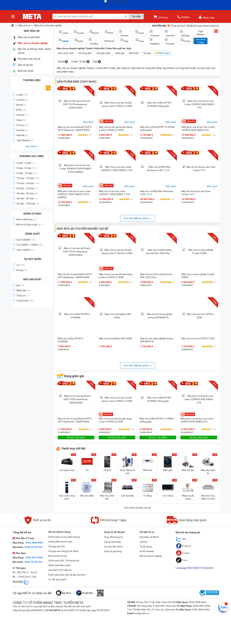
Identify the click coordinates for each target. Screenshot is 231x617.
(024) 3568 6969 (34, 542)
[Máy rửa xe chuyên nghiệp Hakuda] (185, 34)
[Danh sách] (216, 31)
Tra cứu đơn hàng (113, 546)
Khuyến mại (159, 25)
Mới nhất (133, 53)
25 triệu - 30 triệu (27, 193)
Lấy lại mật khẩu (112, 541)
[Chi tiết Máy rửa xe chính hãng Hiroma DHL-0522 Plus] (158, 251)
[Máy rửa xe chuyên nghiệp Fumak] (79, 33)
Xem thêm (31, 146)
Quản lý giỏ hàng (113, 551)
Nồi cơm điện (87, 495)
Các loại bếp (127, 495)
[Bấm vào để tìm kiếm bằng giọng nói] (126, 16)
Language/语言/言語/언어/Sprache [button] (194, 567)
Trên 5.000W (25, 249)
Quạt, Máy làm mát (127, 471)
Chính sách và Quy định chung (64, 537)
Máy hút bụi (188, 470)
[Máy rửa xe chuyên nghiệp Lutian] (63, 33)
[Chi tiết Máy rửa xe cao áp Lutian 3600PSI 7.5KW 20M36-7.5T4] (117, 168)
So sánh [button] (89, 122)
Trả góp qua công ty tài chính (63, 551)
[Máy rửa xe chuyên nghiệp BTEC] (109, 33)
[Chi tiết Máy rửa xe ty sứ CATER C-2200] (199, 316)
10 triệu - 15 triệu (27, 178)
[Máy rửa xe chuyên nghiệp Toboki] (63, 41)
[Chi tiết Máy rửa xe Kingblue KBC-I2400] (117, 316)
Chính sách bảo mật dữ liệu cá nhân (67, 574)
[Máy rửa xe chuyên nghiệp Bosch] (94, 33)
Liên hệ (143, 541)
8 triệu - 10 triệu (26, 173)
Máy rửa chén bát (107, 497)
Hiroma (20, 115)
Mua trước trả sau (57, 555)
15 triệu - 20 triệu (27, 183)
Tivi (87, 470)
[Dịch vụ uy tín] (38, 523)
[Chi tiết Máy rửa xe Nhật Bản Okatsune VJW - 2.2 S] (158, 168)
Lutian (19, 94)
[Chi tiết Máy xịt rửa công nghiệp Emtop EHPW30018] (158, 316)
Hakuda (20, 135)
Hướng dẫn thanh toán (60, 541)
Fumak (20, 99)
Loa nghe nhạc (67, 470)
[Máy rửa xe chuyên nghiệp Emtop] (185, 41)
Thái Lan (22, 295)
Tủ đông (147, 495)
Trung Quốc (25, 300)
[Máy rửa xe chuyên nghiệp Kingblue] (155, 42)
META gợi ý (164, 53)
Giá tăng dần (85, 53)
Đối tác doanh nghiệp (151, 556)
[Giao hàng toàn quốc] (186, 523)
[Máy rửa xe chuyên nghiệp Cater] (139, 33)
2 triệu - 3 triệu (25, 163)
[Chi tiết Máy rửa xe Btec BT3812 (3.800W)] (76, 316)
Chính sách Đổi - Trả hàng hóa (63, 560)
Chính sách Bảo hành (59, 565)
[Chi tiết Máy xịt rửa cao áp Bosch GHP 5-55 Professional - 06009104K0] (76, 104)
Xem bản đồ (169, 602)
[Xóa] (66, 61)
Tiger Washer (23, 140)
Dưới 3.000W (25, 239)
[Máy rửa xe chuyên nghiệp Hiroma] (124, 34)
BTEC (19, 110)
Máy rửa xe (24, 25)
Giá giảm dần (103, 53)
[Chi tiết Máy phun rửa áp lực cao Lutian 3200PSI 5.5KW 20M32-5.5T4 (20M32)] (76, 168)
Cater (19, 120)
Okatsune (109, 41)
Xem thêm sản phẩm (136, 218)
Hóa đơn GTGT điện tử (60, 570)
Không (21, 270)
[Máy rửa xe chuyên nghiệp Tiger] (124, 41)
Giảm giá (119, 53)
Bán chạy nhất (66, 53)
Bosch (19, 104)
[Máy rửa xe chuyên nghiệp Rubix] (79, 41)
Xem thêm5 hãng (200, 41)
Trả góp (147, 53)
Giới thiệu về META (149, 537)
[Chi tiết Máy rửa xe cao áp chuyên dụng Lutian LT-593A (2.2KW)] (117, 104)
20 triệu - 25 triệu (27, 188)
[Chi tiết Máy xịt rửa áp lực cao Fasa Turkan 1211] (199, 168)
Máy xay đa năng (188, 497)
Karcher (20, 130)
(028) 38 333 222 (33, 547)
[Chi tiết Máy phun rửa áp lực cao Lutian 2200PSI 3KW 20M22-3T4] (199, 104)
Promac (20, 125)
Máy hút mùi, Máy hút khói (208, 497)
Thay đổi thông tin (113, 537)
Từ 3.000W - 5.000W (29, 244)
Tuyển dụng (146, 546)
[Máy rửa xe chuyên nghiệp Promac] (155, 34)
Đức (20, 285)
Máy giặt (167, 470)
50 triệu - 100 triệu (27, 203)
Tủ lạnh (107, 470)
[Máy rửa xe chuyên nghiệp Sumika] (94, 42)
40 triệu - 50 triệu (27, 198)
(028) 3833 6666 (34, 557)
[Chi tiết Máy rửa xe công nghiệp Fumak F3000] (199, 251)
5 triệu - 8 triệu (26, 168)
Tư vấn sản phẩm (57, 579)
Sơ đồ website (147, 551)
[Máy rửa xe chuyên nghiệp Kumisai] (170, 42)
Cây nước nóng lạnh (67, 497)
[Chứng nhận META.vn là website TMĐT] (209, 595)
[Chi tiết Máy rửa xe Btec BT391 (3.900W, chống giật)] (158, 104)
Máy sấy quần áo (208, 471)
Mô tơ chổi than (26, 219)
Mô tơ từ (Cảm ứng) (29, 224)
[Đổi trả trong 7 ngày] (108, 523)
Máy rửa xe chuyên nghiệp (48, 25)
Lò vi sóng (168, 495)
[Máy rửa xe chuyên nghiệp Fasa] (139, 41)
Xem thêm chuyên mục (136, 507)
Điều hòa (147, 470)
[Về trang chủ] (12, 25)
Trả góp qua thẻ (56, 546)
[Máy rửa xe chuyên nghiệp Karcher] (170, 34)
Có (20, 265)
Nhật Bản (23, 290)
